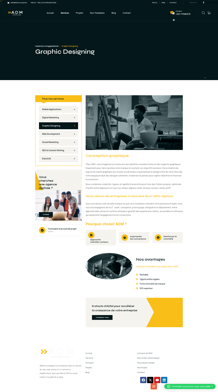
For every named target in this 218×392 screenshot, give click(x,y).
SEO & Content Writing (53, 150)
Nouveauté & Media (145, 362)
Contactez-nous (102, 317)
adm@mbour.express (18, 2)
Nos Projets (142, 367)
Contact (173, 2)
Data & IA (46, 158)
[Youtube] (157, 380)
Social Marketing (50, 142)
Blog (114, 12)
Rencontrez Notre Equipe (148, 358)
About (154, 2)
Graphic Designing (51, 125)
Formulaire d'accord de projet (62, 228)
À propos (90, 362)
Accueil (50, 12)
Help (163, 2)
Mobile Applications (51, 109)
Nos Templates (97, 12)
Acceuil (89, 353)
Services (65, 12)
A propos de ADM (144, 353)
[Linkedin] (164, 380)
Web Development (51, 134)
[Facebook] (143, 380)
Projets (79, 12)
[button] (189, 386)
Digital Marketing (50, 117)
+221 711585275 (183, 14)
